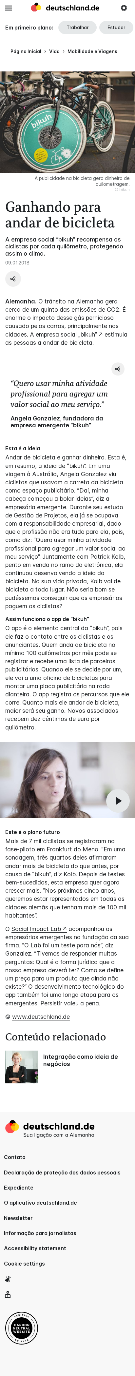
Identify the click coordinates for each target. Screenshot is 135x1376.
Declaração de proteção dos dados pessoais (62, 1172)
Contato (15, 1157)
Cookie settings (24, 1263)
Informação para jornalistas (40, 1233)
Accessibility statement (35, 1248)
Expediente (18, 1187)
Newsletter (18, 1218)
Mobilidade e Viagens (92, 51)
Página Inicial (25, 51)
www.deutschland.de (41, 1016)
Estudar (116, 27)
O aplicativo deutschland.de (40, 1202)
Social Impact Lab (36, 928)
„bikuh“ (87, 334)
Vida (54, 51)
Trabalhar (77, 27)
